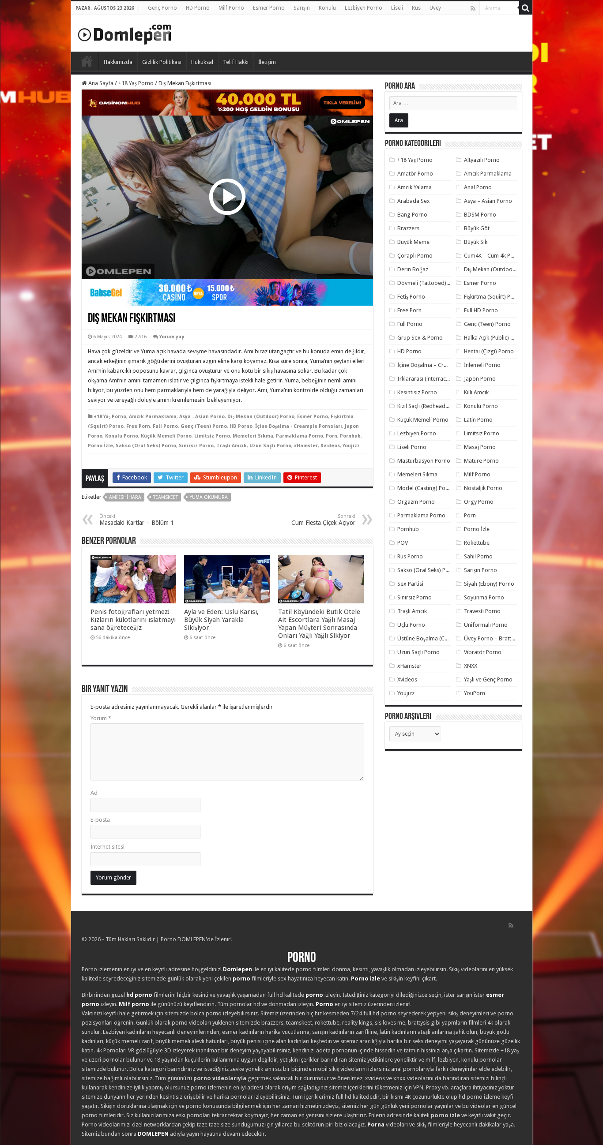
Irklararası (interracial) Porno (433, 378)
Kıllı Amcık (476, 392)
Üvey (435, 8)
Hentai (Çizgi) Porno (489, 351)
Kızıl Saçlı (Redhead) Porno (430, 406)
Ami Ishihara (125, 497)
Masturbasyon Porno (423, 460)
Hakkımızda (118, 62)
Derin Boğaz (412, 269)
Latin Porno (478, 419)
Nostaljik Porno (483, 488)
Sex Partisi (410, 583)
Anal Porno (478, 187)
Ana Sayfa (100, 83)
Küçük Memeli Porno (166, 436)
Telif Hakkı (236, 62)
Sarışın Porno (480, 570)
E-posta (100, 819)
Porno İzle (100, 446)
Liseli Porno (411, 447)
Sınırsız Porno (196, 446)
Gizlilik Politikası (161, 62)
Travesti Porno (482, 611)
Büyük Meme (413, 242)
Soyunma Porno (484, 597)
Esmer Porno (269, 8)
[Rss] (473, 8)
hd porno (139, 995)
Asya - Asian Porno (202, 416)
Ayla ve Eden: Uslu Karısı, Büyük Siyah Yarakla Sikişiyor (221, 620)
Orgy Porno (479, 501)
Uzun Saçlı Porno (270, 446)
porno (241, 978)
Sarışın (302, 8)
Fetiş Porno (411, 296)
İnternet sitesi (107, 846)
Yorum (100, 718)
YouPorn (474, 693)
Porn (331, 436)
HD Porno (198, 8)
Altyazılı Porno (482, 160)
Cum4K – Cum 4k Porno (493, 255)
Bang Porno (412, 214)
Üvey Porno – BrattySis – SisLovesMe (510, 638)
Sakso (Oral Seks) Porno (146, 446)
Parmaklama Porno (299, 436)
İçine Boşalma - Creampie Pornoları (298, 426)
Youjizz (351, 446)
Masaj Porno (480, 447)
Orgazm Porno (416, 501)
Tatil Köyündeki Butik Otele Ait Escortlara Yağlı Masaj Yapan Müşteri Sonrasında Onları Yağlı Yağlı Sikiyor (319, 624)
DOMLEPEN (153, 1133)
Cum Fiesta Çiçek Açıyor (323, 519)
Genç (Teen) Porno (204, 426)
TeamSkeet (165, 497)
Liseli (397, 8)
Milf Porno (231, 8)
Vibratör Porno (482, 652)
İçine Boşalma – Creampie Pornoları (442, 365)
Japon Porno (480, 378)
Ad (94, 793)
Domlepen (237, 969)
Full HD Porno (481, 310)
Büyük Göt (477, 228)
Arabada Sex (413, 201)
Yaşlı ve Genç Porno (488, 679)
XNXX (470, 665)
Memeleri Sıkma (253, 436)
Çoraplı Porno (415, 255)
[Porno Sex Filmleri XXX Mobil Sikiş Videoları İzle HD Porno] (125, 32)
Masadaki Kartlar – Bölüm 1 (136, 519)
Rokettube (477, 542)
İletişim (267, 62)
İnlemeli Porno (482, 365)
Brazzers (408, 228)
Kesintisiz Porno (417, 392)
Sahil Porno (478, 556)
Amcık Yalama (414, 187)
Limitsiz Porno (212, 436)
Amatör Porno (415, 173)
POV (402, 542)
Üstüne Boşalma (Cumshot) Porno (439, 638)
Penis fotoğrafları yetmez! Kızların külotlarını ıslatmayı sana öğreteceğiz (133, 620)
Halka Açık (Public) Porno (495, 337)
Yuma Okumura (209, 497)
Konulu (327, 8)
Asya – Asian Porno (488, 201)
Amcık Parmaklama (153, 416)
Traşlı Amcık (231, 446)
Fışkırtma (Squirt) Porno (493, 296)
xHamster (306, 446)
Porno (86, 61)
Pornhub (350, 436)
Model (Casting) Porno (425, 488)
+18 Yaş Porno (136, 83)
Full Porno (165, 426)
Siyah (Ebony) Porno (489, 583)
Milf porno (134, 1004)
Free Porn (138, 426)
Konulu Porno (121, 436)
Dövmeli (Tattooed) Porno (430, 283)
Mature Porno (481, 460)
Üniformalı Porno (486, 624)
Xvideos (330, 446)
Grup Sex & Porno (420, 337)
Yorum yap (172, 337)
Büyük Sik (475, 242)
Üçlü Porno (411, 624)
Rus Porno (410, 556)
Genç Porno (162, 8)
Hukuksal (202, 62)
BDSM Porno (480, 214)
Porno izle (365, 978)
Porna (375, 1124)
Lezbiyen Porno (363, 8)
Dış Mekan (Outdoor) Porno (260, 416)
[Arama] (525, 8)
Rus (416, 8)
